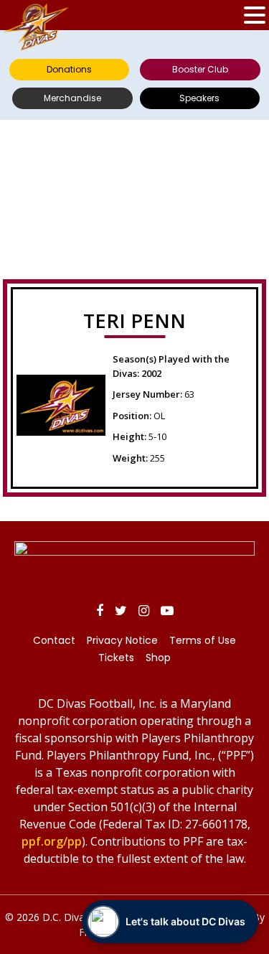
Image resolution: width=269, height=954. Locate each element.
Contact (54, 640)
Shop (158, 657)
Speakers (199, 98)
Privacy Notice (122, 640)
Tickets (116, 657)
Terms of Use (202, 640)
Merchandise (72, 98)
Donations (69, 69)
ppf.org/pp (52, 841)
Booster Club (200, 69)
